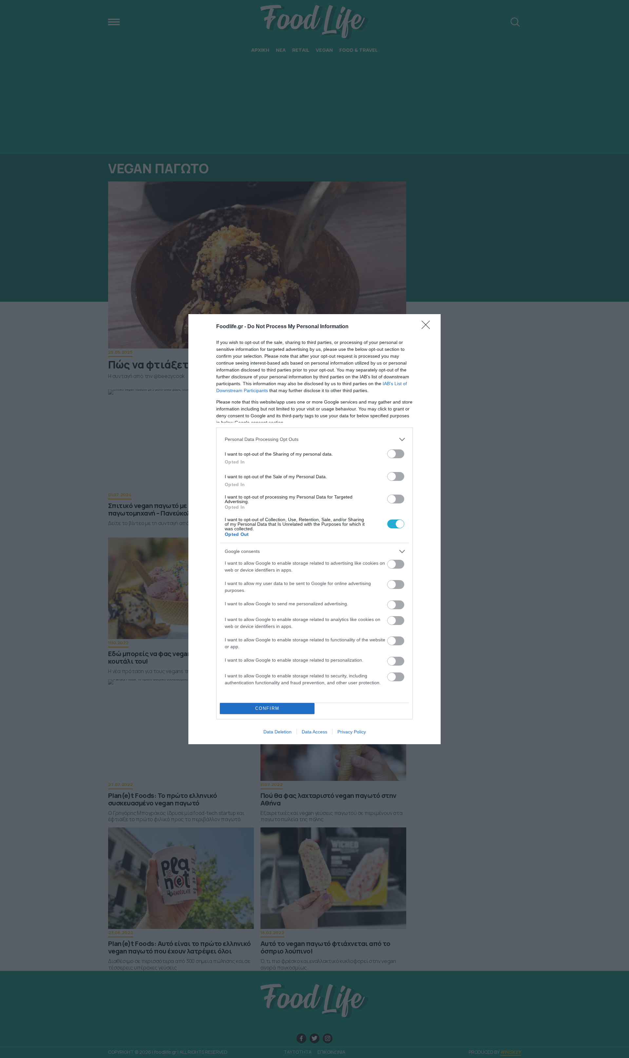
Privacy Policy (351, 731)
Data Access (314, 731)
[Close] (428, 327)
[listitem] (314, 439)
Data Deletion (277, 731)
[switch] (395, 453)
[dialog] (314, 529)
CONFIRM (267, 708)
